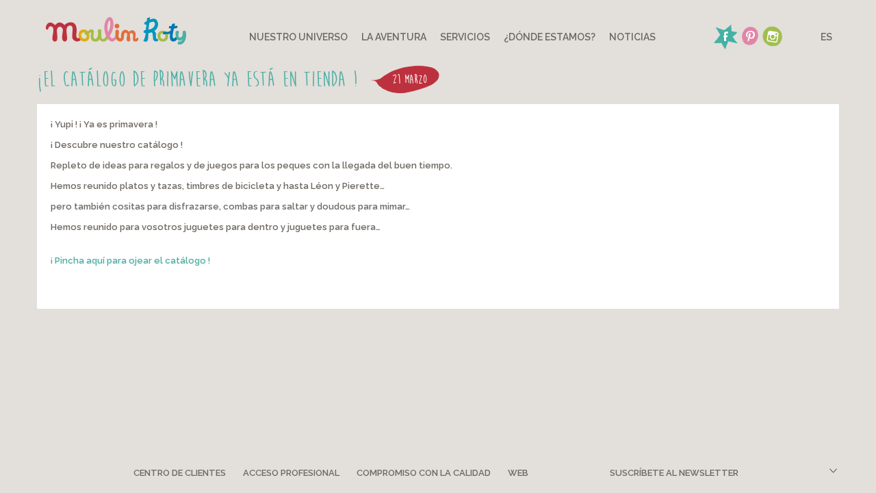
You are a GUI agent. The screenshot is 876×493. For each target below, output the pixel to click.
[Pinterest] (749, 35)
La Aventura (393, 37)
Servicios (465, 37)
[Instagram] (772, 35)
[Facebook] (725, 35)
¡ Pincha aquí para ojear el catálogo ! (130, 260)
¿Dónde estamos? (549, 37)
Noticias (632, 37)
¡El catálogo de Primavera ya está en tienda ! (197, 79)
